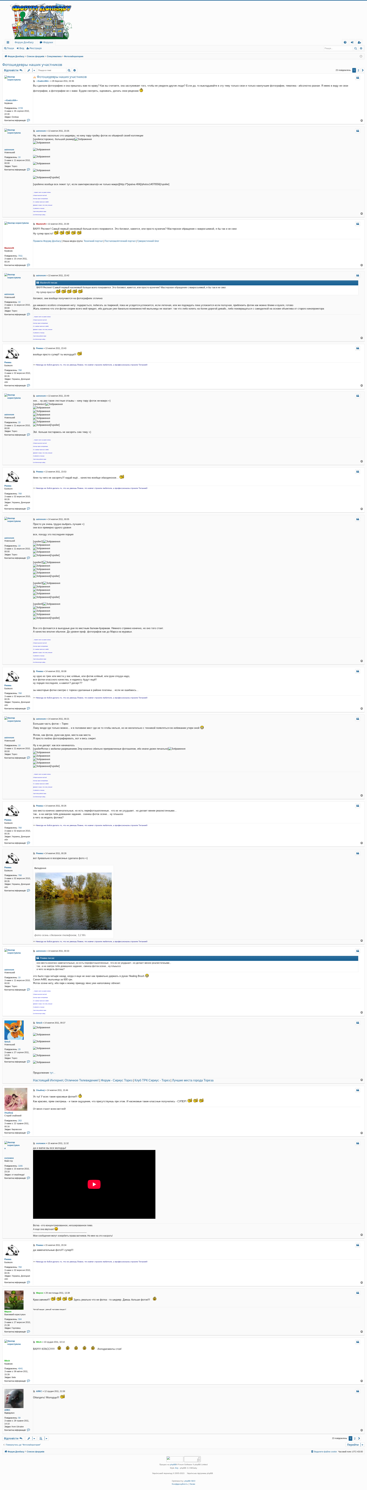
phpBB (173, 1464)
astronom (9, 149)
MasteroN (9, 248)
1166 (20, 1166)
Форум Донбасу (24, 42)
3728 (20, 108)
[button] (363, 70)
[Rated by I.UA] (174, 1459)
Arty (176, 1468)
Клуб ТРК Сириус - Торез (152, 1080)
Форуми (48, 42)
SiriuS (7, 1042)
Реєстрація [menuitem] (360, 42)
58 (19, 1418)
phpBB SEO (189, 1481)
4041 (20, 1368)
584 (20, 1319)
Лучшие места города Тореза (193, 1080)
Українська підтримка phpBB (200, 1473)
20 (19, 1049)
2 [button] (358, 70)
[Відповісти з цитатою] (357, 77)
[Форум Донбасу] (183, 20)
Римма (7, 362)
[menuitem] (345, 42)
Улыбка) (8, 1113)
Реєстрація (36, 48)
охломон (9, 1158)
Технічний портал (93, 241)
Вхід (21, 48)
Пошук (10, 48)
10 (19, 157)
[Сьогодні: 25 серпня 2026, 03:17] (361, 56)
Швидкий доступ (8, 42)
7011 (20, 256)
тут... (52, 1072)
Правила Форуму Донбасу (47, 241)
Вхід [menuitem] (353, 42)
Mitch (7, 1361)
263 (20, 1120)
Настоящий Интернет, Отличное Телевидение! (66, 1080)
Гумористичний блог (148, 241)
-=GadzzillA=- (11, 100)
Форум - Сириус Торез (116, 1080)
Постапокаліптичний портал (120, 241)
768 (20, 370)
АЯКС (7, 1410)
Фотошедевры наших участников (32, 64)
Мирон (7, 1311)
